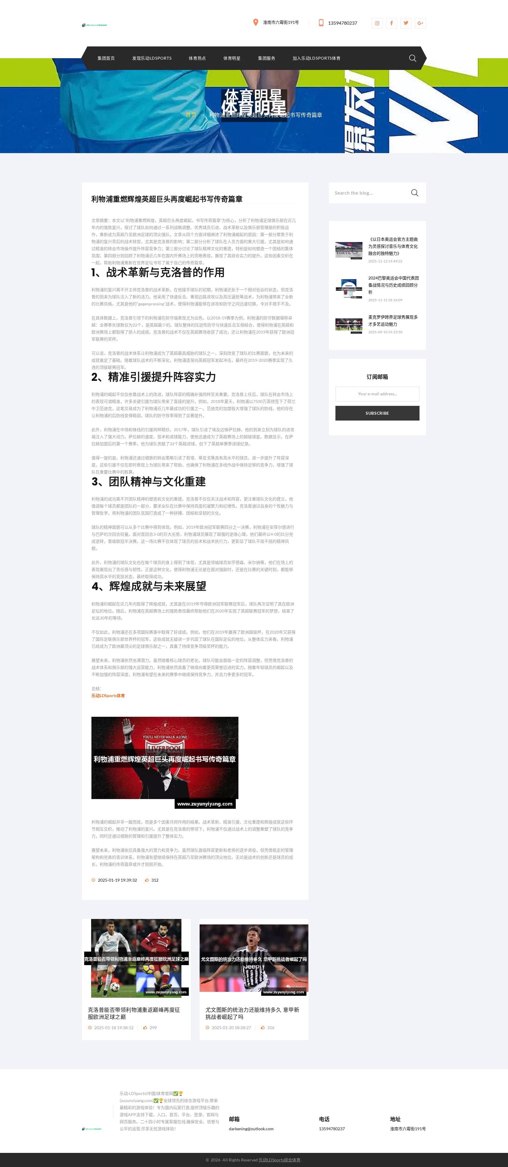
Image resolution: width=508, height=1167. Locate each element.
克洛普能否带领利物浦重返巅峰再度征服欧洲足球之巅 (134, 1013)
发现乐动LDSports (151, 58)
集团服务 (266, 58)
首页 (191, 114)
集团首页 (106, 58)
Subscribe (377, 413)
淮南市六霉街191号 (281, 22)
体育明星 (232, 58)
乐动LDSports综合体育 (279, 1159)
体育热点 (197, 58)
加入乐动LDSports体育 (317, 58)
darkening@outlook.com (251, 1128)
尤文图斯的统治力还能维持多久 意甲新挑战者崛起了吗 (252, 1013)
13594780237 (342, 23)
